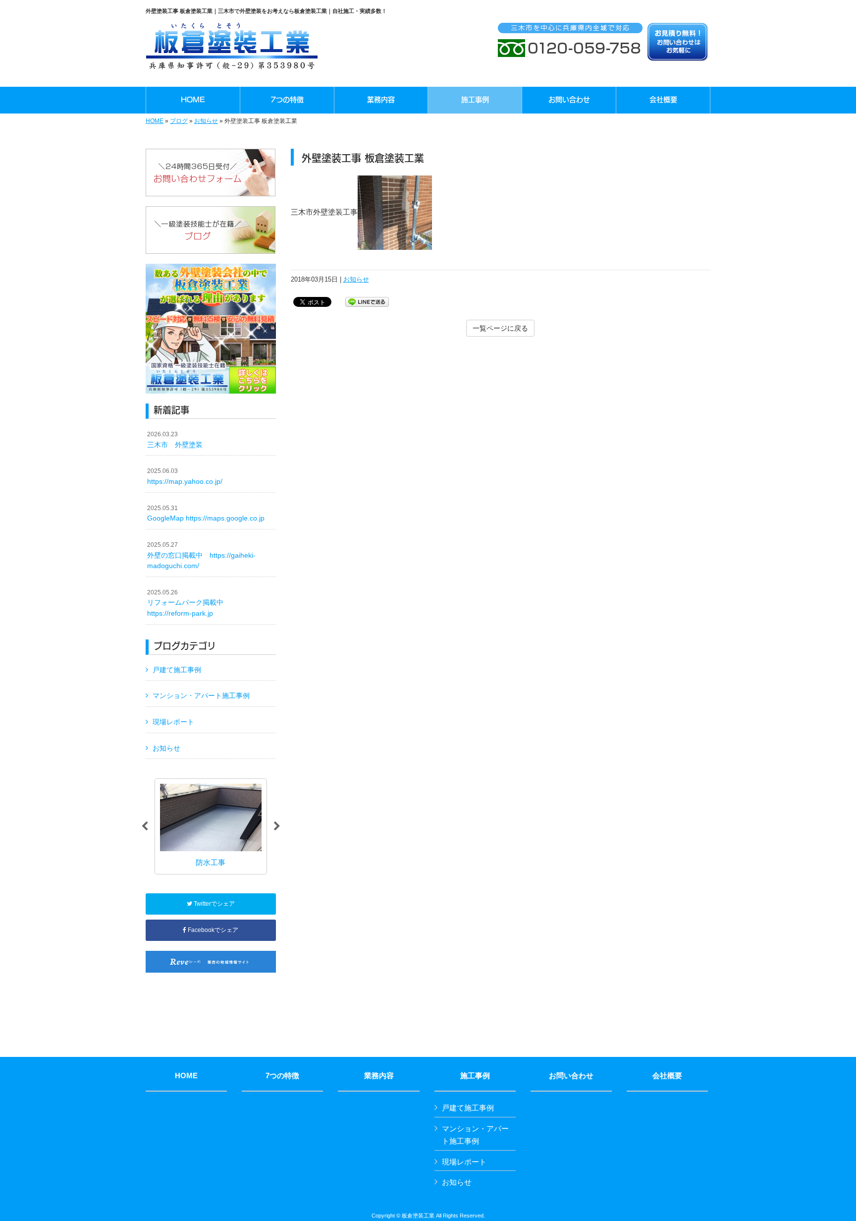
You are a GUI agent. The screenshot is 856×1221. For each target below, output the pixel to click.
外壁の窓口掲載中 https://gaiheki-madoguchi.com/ (201, 555)
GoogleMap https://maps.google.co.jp (206, 514)
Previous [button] (145, 826)
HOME (154, 120)
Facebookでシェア (212, 930)
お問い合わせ (571, 1076)
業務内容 (379, 1076)
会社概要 (667, 1076)
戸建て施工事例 (177, 670)
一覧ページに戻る (500, 328)
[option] (210, 826)
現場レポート (173, 722)
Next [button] (277, 826)
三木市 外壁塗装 (175, 440)
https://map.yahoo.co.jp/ (184, 476)
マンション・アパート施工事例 (201, 695)
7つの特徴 (282, 1076)
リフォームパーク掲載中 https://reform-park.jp (188, 603)
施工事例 (475, 1076)
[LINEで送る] (367, 301)
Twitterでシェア (213, 903)
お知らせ (206, 120)
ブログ (179, 120)
